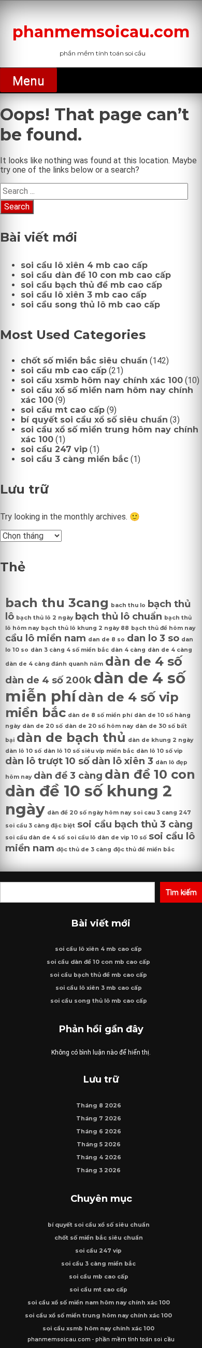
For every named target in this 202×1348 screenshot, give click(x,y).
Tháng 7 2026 (98, 1118)
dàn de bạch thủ (71, 737)
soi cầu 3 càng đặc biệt (40, 825)
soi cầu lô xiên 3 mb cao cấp (84, 295)
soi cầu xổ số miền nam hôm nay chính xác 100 (98, 1302)
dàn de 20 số (42, 726)
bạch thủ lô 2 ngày (44, 617)
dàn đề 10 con (150, 774)
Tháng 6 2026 (98, 1131)
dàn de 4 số (143, 661)
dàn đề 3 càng (68, 775)
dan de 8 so (106, 639)
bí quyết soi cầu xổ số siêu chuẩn (94, 420)
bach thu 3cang (57, 602)
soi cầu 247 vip (54, 449)
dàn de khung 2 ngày (160, 740)
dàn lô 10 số (23, 751)
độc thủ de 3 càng (83, 849)
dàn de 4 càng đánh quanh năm (54, 664)
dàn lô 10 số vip (159, 751)
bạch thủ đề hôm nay (163, 628)
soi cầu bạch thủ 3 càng (135, 824)
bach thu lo (128, 605)
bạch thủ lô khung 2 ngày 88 (85, 628)
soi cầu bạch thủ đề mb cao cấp (91, 285)
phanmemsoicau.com (101, 31)
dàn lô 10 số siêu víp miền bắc (89, 751)
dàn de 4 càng (170, 650)
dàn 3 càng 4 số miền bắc (70, 650)
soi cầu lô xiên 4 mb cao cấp (84, 265)
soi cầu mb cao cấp (64, 370)
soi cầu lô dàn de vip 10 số (107, 837)
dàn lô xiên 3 (122, 761)
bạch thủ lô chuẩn (118, 616)
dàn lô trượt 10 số (47, 761)
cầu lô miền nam (45, 638)
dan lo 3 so (153, 638)
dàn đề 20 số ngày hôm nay (89, 812)
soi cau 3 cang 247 (162, 812)
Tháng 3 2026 (98, 1170)
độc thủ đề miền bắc (144, 849)
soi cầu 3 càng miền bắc (74, 459)
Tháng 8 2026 (98, 1105)
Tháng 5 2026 (99, 1144)
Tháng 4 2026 (98, 1157)
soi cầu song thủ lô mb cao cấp (90, 305)
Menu (28, 81)
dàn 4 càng (128, 650)
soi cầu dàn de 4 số (35, 837)
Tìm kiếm (181, 892)
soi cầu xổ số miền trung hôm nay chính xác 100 (98, 1315)
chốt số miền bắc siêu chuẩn (84, 361)
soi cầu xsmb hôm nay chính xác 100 (102, 380)
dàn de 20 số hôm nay (99, 726)
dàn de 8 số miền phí (100, 715)
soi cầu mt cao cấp (63, 410)
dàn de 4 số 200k (48, 680)
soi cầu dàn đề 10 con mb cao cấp (96, 275)
